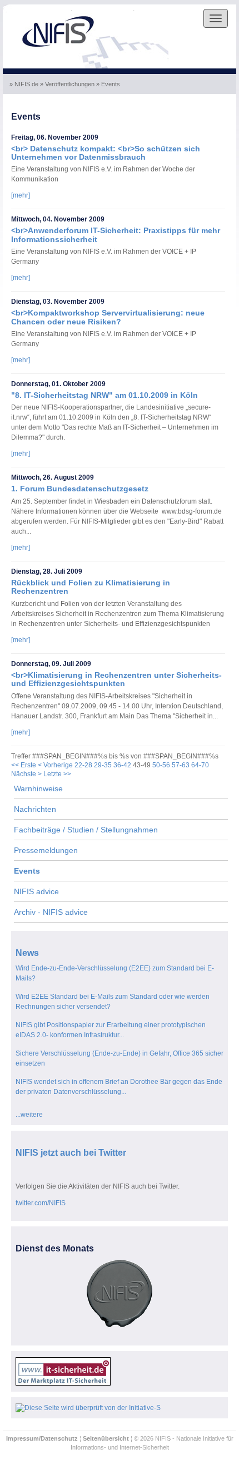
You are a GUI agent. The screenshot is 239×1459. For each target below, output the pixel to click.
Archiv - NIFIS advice (51, 912)
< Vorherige (55, 765)
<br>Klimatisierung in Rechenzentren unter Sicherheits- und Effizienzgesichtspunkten (116, 679)
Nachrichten (35, 809)
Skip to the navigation (37, 9)
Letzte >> (57, 774)
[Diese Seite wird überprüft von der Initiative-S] (88, 1407)
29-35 (103, 765)
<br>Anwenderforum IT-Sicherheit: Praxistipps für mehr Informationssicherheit (115, 234)
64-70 (200, 765)
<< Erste (23, 765)
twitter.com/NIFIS (41, 1203)
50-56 (161, 765)
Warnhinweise (38, 788)
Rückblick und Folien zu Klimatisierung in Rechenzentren (90, 586)
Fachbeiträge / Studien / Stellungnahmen (86, 829)
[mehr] (20, 195)
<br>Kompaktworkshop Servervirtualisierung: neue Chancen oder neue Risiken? (108, 317)
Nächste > (26, 774)
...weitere (29, 1114)
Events (27, 870)
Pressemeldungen (46, 850)
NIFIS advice (36, 891)
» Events (109, 84)
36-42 (122, 765)
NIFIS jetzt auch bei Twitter (71, 1152)
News (27, 953)
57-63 (181, 765)
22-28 (83, 765)
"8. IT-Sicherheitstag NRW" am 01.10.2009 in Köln (104, 395)
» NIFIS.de (24, 84)
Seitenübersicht (106, 1438)
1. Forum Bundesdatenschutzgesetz (79, 488)
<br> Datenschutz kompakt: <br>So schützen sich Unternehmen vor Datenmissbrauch (105, 152)
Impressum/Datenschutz (42, 1438)
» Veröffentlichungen (68, 84)
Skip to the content (103, 9)
